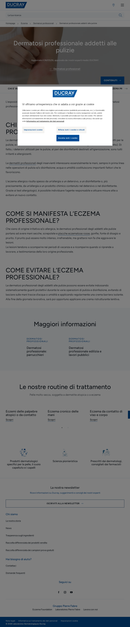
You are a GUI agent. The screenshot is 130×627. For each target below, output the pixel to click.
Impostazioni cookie (33, 130)
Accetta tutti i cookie (68, 138)
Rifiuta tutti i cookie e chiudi (71, 130)
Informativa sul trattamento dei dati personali (45, 121)
